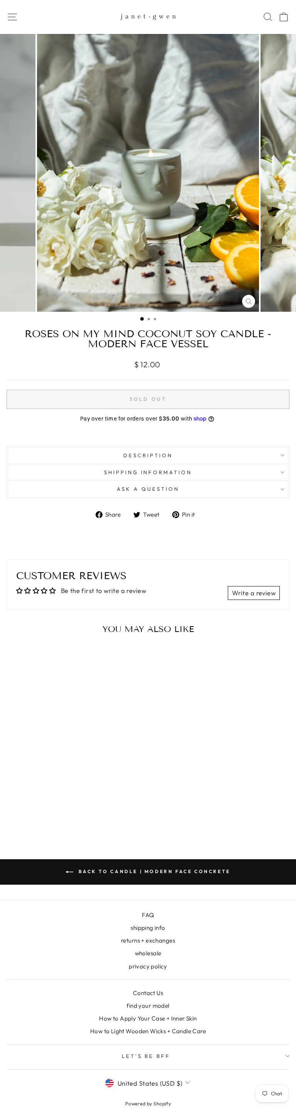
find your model (147, 1005)
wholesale (148, 953)
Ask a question (148, 489)
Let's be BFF (146, 1056)
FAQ (148, 915)
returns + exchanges (148, 940)
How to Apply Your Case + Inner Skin (148, 1018)
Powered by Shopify (148, 1103)
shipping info (148, 927)
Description (148, 455)
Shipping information (148, 472)
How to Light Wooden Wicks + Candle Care (148, 1031)
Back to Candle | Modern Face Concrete (153, 871)
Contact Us (148, 993)
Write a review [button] (254, 593)
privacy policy (148, 966)
